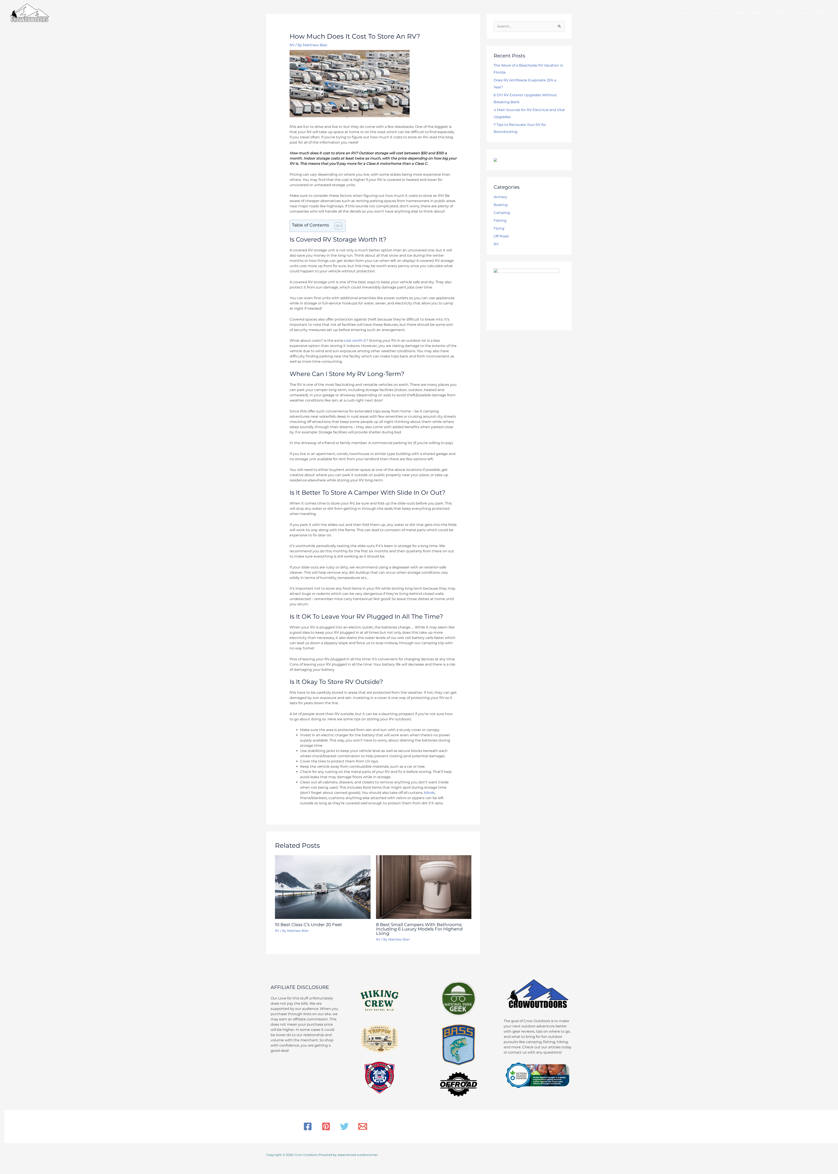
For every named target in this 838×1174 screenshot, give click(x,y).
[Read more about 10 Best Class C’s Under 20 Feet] (323, 887)
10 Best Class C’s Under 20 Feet (308, 924)
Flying (499, 228)
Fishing (500, 220)
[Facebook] (308, 1126)
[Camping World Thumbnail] (495, 160)
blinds (429, 793)
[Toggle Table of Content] (336, 226)
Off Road (501, 236)
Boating (501, 205)
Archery (500, 197)
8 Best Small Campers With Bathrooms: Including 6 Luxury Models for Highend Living (419, 929)
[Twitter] (344, 1126)
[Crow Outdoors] (29, 12)
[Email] (363, 1126)
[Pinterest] (326, 1126)
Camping (502, 213)
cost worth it (355, 340)
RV (292, 45)
